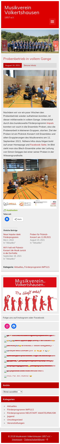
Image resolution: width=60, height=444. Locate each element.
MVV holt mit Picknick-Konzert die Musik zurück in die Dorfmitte (14, 250)
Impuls (50, 123)
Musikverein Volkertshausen (21, 9)
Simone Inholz (30, 65)
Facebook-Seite (38, 144)
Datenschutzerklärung (34, 439)
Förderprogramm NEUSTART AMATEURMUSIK (31, 412)
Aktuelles (18, 267)
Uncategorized (14, 419)
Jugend (10, 416)
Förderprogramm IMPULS (36, 267)
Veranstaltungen (15, 423)
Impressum (17, 439)
